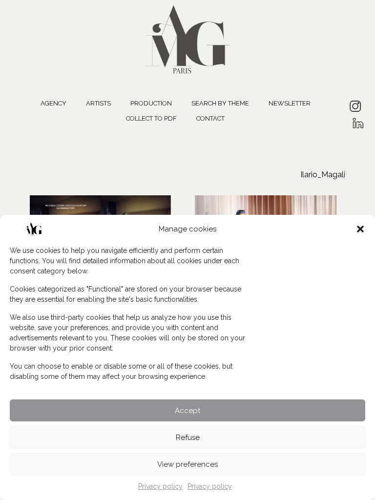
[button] (360, 229)
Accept (187, 410)
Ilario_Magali (322, 174)
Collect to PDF (151, 118)
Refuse (188, 437)
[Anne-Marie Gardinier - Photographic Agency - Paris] (187, 38)
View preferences (187, 464)
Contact (210, 118)
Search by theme (220, 103)
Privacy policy (160, 486)
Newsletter (290, 103)
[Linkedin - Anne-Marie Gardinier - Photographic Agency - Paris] (358, 120)
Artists (98, 103)
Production (151, 103)
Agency (53, 103)
